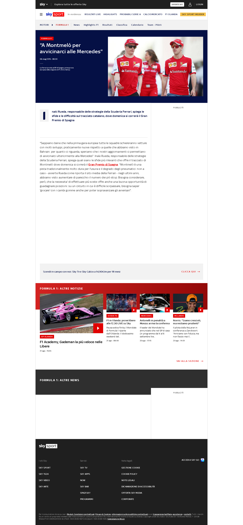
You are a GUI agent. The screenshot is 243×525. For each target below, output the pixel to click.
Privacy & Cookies (103, 514)
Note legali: (127, 461)
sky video (44, 480)
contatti (187, 514)
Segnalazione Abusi (116, 519)
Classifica (121, 25)
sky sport (44, 467)
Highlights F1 (91, 25)
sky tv (83, 467)
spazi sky (85, 493)
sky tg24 (44, 474)
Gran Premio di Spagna (103, 164)
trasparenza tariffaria (162, 514)
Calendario (137, 25)
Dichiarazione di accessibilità (138, 486)
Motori (44, 25)
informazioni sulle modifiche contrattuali (130, 514)
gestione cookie (131, 467)
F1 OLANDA (171, 14)
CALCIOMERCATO (152, 14)
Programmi (86, 499)
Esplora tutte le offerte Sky (70, 4)
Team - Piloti (154, 25)
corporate (128, 499)
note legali (128, 480)
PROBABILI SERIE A (130, 14)
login (199, 4)
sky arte (44, 486)
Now (82, 480)
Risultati (107, 25)
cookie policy (129, 474)
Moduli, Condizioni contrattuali (81, 514)
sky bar (84, 486)
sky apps (85, 474)
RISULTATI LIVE (93, 14)
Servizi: (83, 461)
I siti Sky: (43, 461)
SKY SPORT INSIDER (193, 14)
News (77, 25)
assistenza (177, 514)
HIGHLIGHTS (110, 14)
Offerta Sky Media (132, 493)
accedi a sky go (190, 460)
